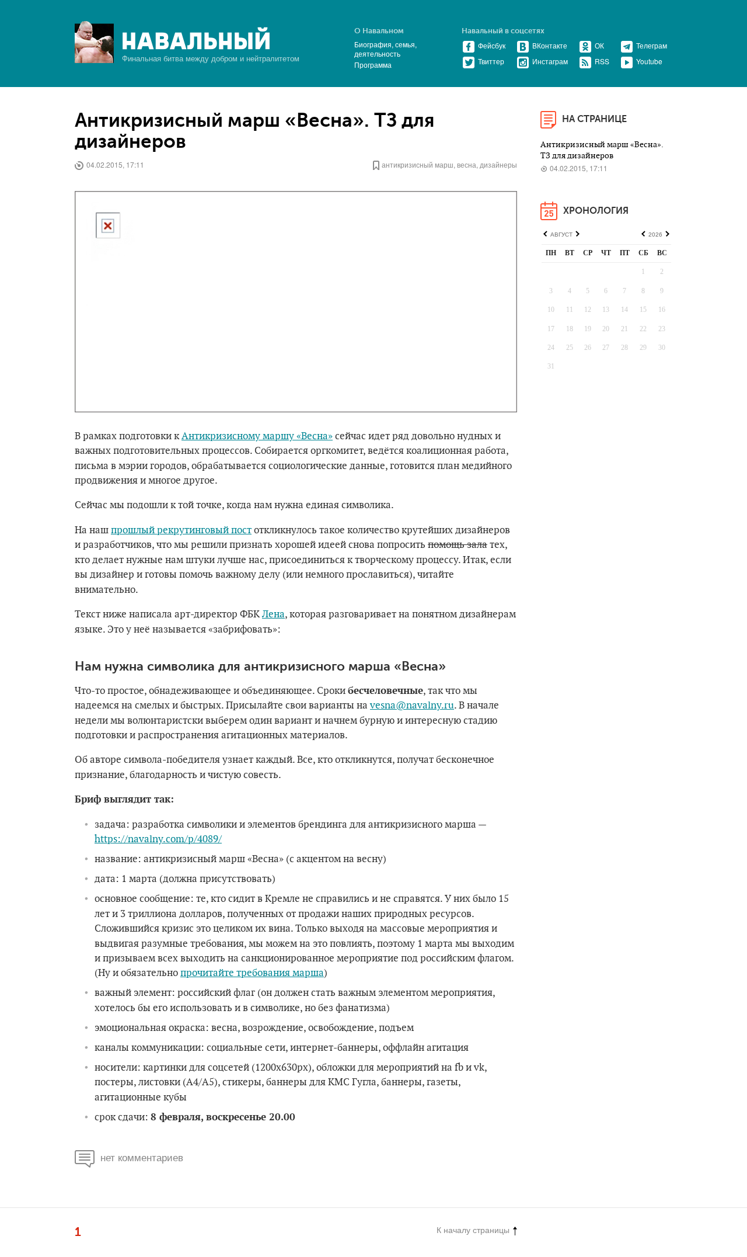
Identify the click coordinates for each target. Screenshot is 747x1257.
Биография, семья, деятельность (385, 48)
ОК (599, 45)
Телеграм (651, 45)
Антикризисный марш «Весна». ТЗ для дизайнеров (254, 131)
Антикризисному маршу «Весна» (257, 436)
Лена (273, 614)
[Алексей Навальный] (196, 38)
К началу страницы (473, 1229)
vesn (380, 705)
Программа (373, 65)
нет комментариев (141, 1157)
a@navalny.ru (422, 705)
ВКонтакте (549, 45)
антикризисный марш (417, 164)
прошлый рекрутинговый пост (181, 530)
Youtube (649, 61)
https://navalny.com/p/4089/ (158, 839)
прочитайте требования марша (252, 973)
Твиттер (491, 61)
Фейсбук (491, 45)
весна (466, 164)
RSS (602, 61)
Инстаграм (550, 61)
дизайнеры (498, 164)
